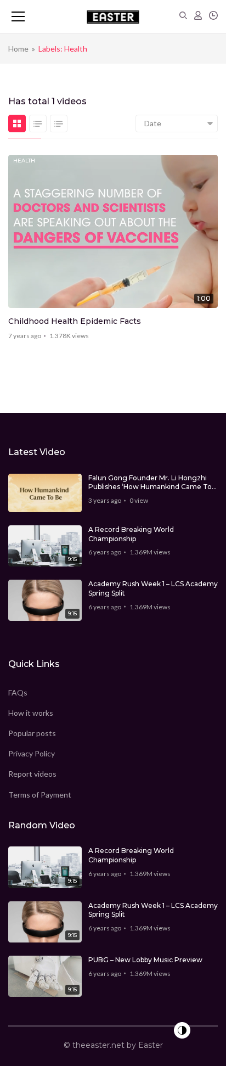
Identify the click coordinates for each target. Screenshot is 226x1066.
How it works (30, 712)
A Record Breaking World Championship (131, 534)
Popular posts (32, 733)
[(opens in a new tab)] (113, 231)
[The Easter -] (113, 16)
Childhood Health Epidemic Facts (74, 321)
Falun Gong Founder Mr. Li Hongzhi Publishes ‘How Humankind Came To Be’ (150, 483)
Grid (17, 123)
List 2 (58, 123)
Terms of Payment (39, 794)
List (38, 123)
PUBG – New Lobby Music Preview (145, 960)
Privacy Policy (31, 753)
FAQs (17, 692)
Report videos (32, 773)
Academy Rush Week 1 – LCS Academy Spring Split (153, 588)
